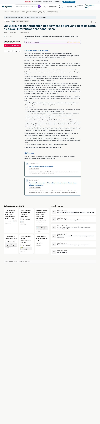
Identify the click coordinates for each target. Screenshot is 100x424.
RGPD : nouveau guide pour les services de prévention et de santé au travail (10, 214)
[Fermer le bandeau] (98, 1)
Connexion (80, 6)
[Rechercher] (39, 6)
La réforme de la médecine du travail (41, 166)
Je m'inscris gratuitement (12, 45)
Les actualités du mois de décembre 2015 (41, 238)
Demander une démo (89, 6)
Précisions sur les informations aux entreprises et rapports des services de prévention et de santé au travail (41, 216)
